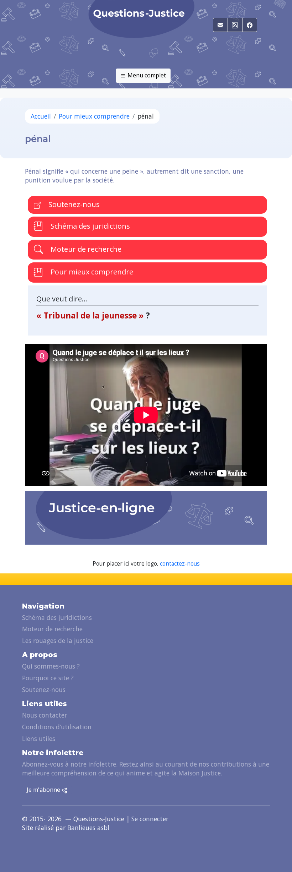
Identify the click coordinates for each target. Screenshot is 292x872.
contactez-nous (180, 563)
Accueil (41, 116)
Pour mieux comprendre (94, 116)
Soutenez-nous (73, 204)
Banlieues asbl (88, 827)
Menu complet (146, 75)
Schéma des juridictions (89, 226)
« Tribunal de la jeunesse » (91, 315)
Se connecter (149, 818)
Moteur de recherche (85, 249)
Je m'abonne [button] (44, 790)
